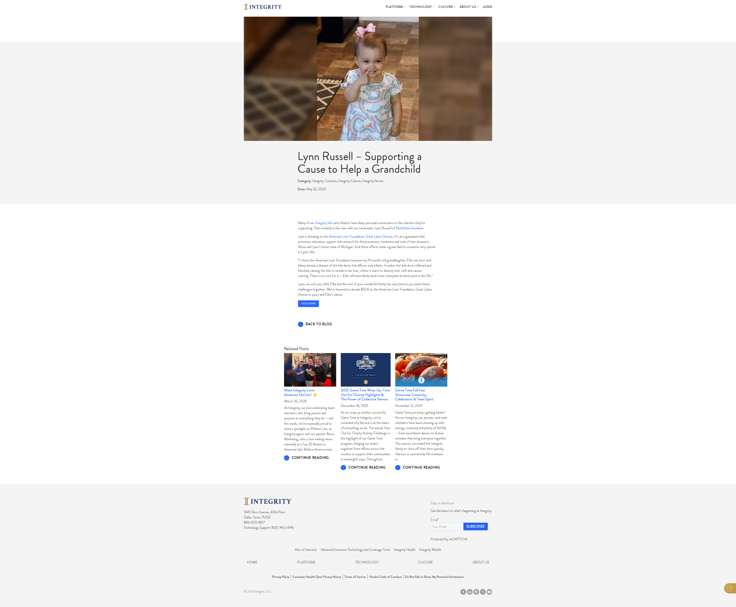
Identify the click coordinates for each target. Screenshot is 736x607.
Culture (445, 7)
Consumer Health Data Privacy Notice (316, 577)
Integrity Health (405, 549)
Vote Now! (308, 303)
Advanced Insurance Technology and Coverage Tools (355, 549)
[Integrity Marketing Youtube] (489, 591)
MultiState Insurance (409, 228)
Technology (420, 7)
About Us (468, 7)
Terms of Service (355, 577)
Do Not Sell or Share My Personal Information (434, 577)
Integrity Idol (323, 222)
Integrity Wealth (430, 549)
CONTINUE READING (310, 458)
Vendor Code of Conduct (385, 577)
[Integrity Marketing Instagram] (476, 591)
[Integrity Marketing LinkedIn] (470, 591)
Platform (394, 7)
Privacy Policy (280, 577)
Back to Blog (319, 324)
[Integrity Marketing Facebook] (463, 591)
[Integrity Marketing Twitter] (483, 591)
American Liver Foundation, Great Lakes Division (361, 236)
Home (252, 562)
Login (487, 7)
